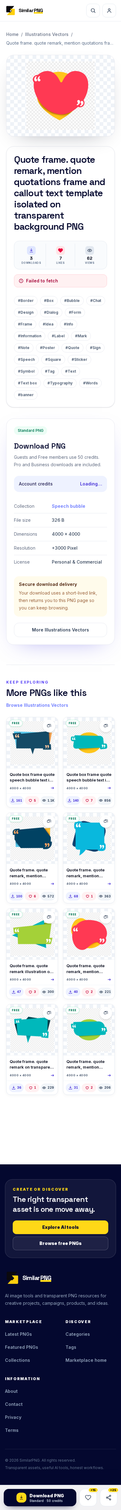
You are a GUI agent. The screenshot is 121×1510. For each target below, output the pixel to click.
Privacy (13, 1417)
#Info (68, 324)
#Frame (25, 324)
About (11, 1391)
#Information (29, 336)
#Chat (95, 300)
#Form (75, 312)
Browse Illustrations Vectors (37, 705)
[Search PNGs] (93, 10)
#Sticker (79, 359)
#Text (70, 371)
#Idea (48, 324)
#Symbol (26, 371)
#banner (26, 394)
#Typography (60, 383)
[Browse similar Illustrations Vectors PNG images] (49, 726)
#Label (58, 336)
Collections (17, 1360)
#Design (26, 312)
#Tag (50, 371)
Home (12, 34)
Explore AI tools (60, 1227)
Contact (14, 1404)
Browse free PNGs (60, 1243)
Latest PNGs (18, 1334)
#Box (49, 300)
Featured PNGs (21, 1347)
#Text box (27, 383)
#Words (90, 383)
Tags (70, 1347)
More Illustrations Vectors (60, 629)
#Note (23, 347)
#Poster (47, 347)
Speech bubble (68, 506)
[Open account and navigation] (109, 10)
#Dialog (51, 312)
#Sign (95, 347)
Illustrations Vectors (47, 34)
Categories (77, 1334)
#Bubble (72, 300)
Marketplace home (86, 1360)
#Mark (81, 336)
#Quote (72, 347)
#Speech (26, 359)
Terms (12, 1430)
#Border (26, 300)
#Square (53, 359)
